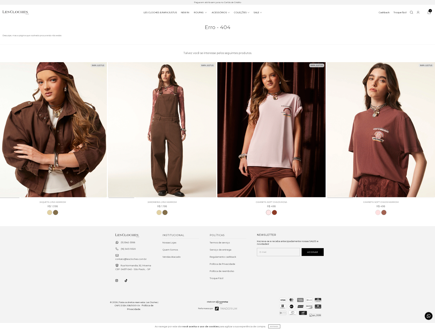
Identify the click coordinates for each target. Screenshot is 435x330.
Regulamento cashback (223, 256)
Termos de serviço (220, 242)
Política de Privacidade (222, 264)
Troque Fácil (216, 278)
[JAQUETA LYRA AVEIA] (49, 212)
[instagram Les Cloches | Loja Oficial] (118, 280)
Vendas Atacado (171, 256)
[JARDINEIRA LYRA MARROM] (162, 130)
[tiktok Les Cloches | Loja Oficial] (128, 280)
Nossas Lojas (169, 242)
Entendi (274, 326)
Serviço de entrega (220, 249)
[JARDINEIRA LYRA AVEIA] (159, 212)
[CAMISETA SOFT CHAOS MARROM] (274, 212)
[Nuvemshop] (217, 303)
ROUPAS (199, 12)
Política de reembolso (222, 271)
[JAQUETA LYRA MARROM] (55, 212)
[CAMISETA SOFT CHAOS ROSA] (271, 130)
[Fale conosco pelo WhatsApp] (428, 316)
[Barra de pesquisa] (411, 12)
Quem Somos (170, 249)
